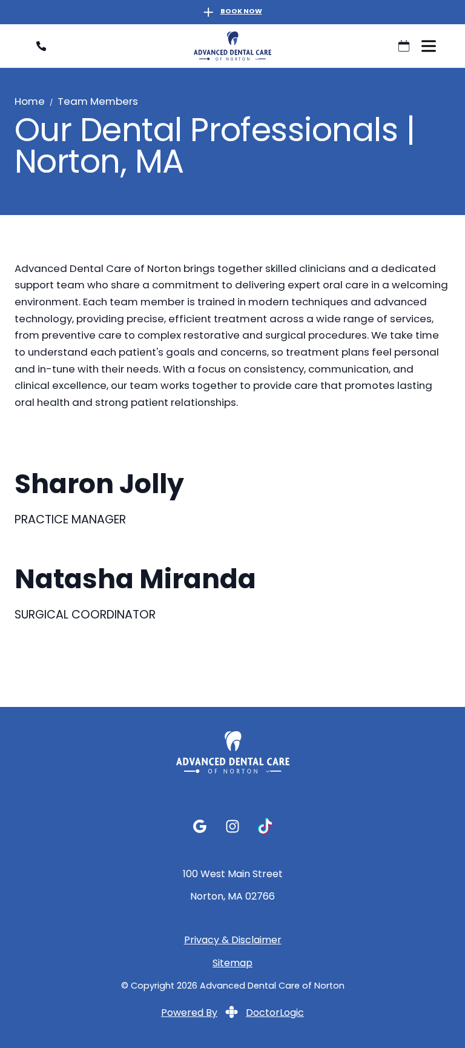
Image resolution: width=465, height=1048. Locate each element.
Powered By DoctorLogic (232, 1013)
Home (30, 102)
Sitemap (232, 965)
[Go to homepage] (232, 46)
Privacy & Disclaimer (233, 942)
